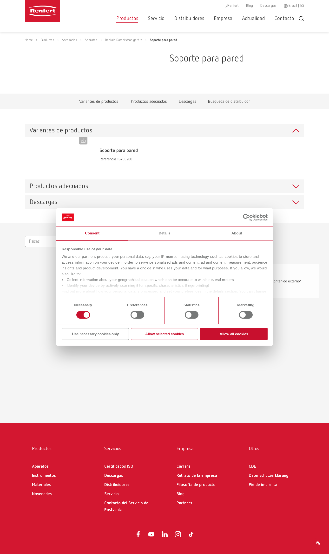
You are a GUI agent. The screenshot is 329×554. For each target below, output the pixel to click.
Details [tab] (165, 233)
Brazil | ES (296, 6)
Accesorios (69, 40)
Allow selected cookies (164, 334)
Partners (184, 503)
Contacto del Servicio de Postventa (126, 506)
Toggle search (301, 18)
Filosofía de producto (196, 485)
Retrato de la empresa (197, 475)
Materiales (41, 485)
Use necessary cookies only (95, 334)
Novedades (42, 494)
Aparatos (91, 40)
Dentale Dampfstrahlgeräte (123, 40)
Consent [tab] (92, 233)
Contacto (284, 18)
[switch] (137, 315)
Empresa (223, 18)
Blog (249, 6)
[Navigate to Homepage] (57, 11)
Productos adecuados (148, 102)
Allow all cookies (234, 334)
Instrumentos (44, 475)
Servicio (156, 18)
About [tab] (236, 233)
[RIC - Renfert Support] (318, 543)
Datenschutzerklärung (268, 475)
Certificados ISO (118, 466)
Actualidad (253, 18)
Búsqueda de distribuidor (228, 102)
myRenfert (231, 6)
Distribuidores (189, 18)
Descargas (268, 6)
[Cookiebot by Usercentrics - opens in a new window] (246, 217)
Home (29, 40)
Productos (127, 18)
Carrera (184, 466)
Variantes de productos (99, 102)
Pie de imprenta (263, 485)
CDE (252, 466)
